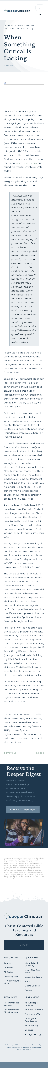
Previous (11, 752)
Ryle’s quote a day (26, 163)
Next (39, 752)
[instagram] (30, 1035)
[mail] (40, 1035)
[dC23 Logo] (17, 9)
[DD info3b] (24, 914)
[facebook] (26, 1035)
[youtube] (35, 1035)
